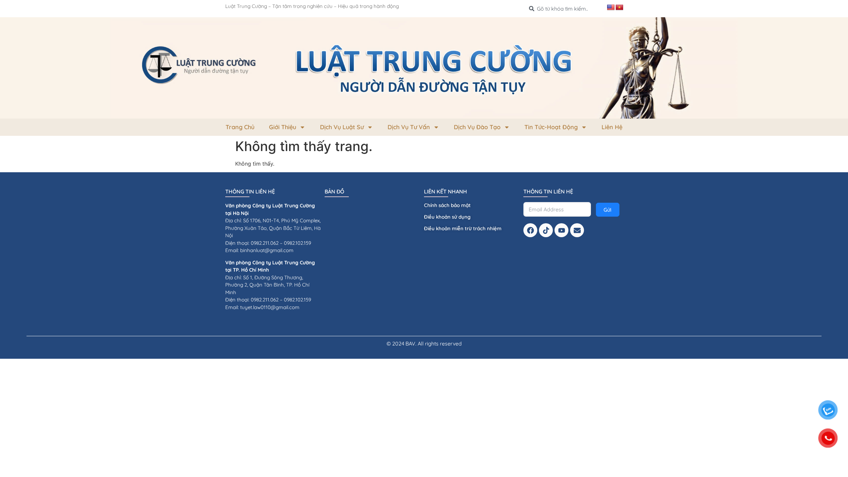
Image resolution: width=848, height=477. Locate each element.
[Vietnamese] (619, 7)
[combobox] (565, 8)
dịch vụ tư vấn (409, 127)
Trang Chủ (240, 127)
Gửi (607, 209)
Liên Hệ (612, 127)
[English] (611, 7)
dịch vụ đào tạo (477, 127)
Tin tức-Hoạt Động (551, 127)
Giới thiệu (282, 127)
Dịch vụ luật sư (342, 127)
